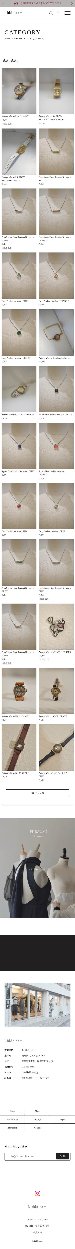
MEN (29, 38)
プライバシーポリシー (37, 1219)
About (37, 1111)
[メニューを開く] (67, 13)
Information (12, 1128)
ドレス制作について (37, 869)
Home (7, 38)
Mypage (37, 1119)
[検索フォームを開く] (50, 13)
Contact (37, 1128)
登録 (63, 1156)
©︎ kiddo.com (37, 1241)
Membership (12, 1119)
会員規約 (37, 1232)
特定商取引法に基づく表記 (37, 1226)
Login (62, 1119)
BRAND (18, 38)
